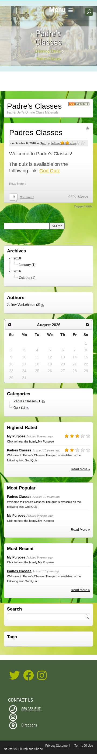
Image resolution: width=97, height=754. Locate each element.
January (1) (27, 265)
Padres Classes (36, 132)
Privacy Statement (57, 745)
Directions (29, 725)
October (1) (27, 278)
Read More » (17, 183)
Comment (27, 197)
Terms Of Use (83, 745)
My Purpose (16, 436)
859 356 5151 (31, 709)
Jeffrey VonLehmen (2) (23, 305)
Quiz (43, 143)
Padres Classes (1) (27, 401)
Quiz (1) (19, 408)
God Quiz (49, 170)
